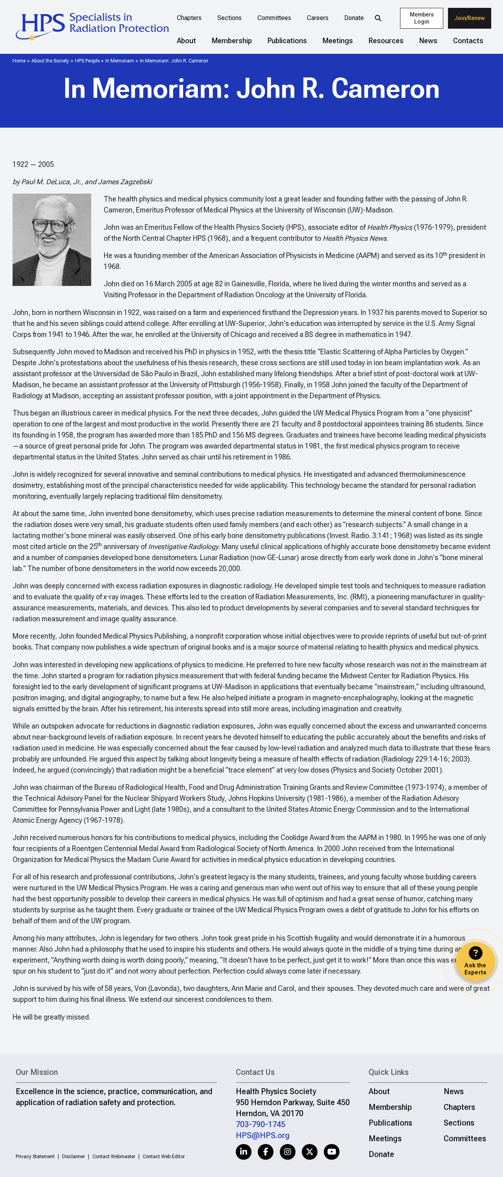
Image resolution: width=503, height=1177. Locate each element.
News (428, 41)
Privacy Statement (35, 1156)
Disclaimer (73, 1156)
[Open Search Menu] (378, 18)
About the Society (50, 61)
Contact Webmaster (113, 1156)
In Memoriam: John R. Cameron (174, 61)
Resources (386, 41)
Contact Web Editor (164, 1156)
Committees (274, 18)
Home (19, 61)
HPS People (87, 61)
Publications (287, 41)
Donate (354, 18)
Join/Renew (469, 18)
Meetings (338, 41)
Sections (229, 18)
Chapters (189, 18)
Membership (232, 41)
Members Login (422, 18)
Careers (318, 18)
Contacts (468, 41)
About (186, 41)
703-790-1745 (260, 1124)
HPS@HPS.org (263, 1135)
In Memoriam (119, 61)
